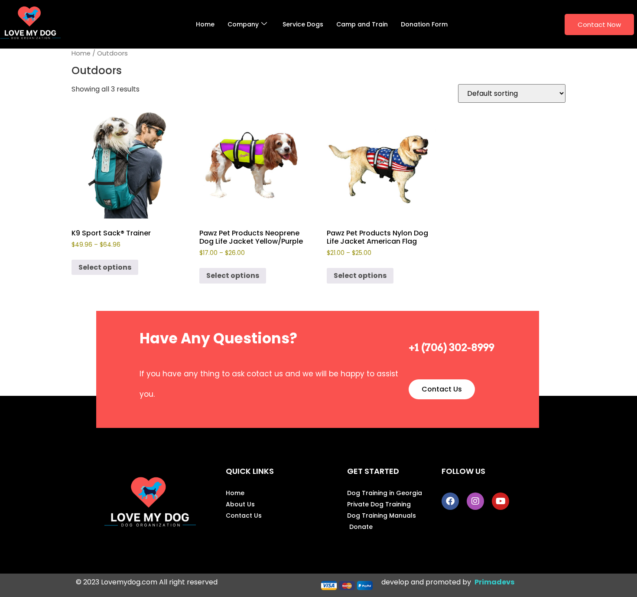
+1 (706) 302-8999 (451, 347)
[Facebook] (450, 501)
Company (243, 24)
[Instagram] (475, 501)
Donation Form (424, 24)
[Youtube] (500, 501)
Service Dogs (303, 24)
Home (205, 24)
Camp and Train (362, 24)
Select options (104, 267)
